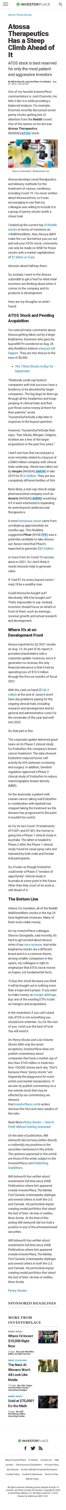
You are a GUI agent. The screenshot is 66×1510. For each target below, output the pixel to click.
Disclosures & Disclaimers (29, 1464)
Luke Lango (26, 1385)
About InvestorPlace (15, 1459)
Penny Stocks (24, 14)
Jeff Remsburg (15, 1412)
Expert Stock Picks (17, 1360)
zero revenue (33, 944)
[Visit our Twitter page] (33, 1448)
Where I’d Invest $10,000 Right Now (20, 1341)
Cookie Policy (13, 1474)
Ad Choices (12, 1469)
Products (33, 1459)
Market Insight (15, 1332)
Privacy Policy (52, 1464)
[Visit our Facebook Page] (25, 1448)
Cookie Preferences (32, 1474)
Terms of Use (51, 1474)
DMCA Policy (32, 1478)
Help (56, 1459)
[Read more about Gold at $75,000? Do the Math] (48, 1402)
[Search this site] (60, 4)
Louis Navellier (26, 1352)
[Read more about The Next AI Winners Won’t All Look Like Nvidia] (48, 1366)
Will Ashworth (17, 82)
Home (11, 14)
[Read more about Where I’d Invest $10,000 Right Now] (48, 1337)
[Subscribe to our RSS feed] (40, 1448)
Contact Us (46, 1459)
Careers (9, 1464)
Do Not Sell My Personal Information (39, 1469)
